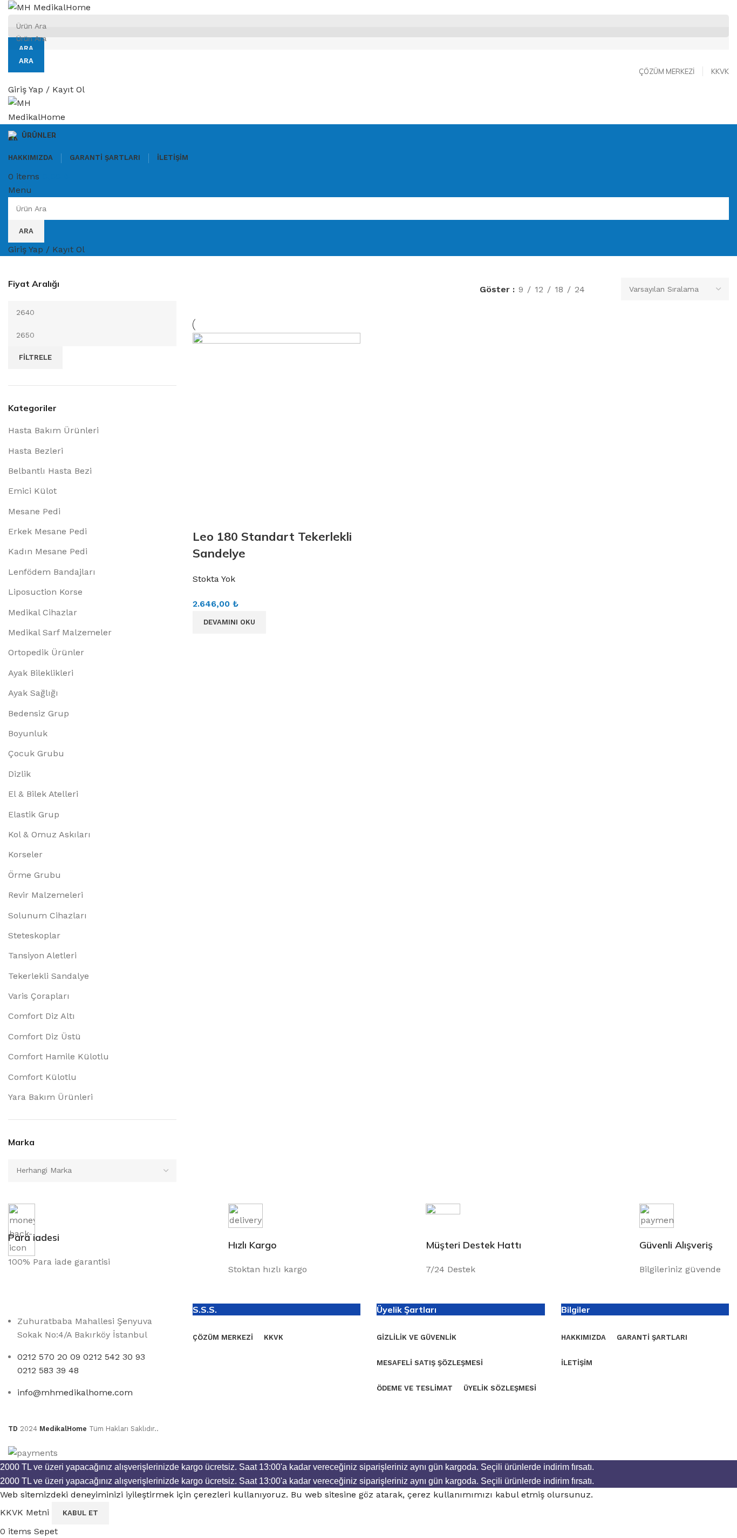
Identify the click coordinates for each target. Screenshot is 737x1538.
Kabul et (80, 1513)
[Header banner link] (368, 769)
